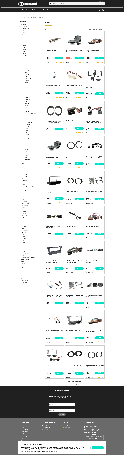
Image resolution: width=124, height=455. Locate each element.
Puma (26, 153)
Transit (27, 138)
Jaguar (23, 184)
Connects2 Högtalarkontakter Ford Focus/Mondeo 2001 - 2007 (54, 331)
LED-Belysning (24, 282)
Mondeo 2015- (30, 122)
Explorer (27, 93)
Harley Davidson (26, 172)
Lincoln (23, 195)
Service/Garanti (24, 429)
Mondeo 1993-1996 (31, 114)
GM (23, 163)
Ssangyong (25, 240)
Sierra (26, 132)
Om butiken (45, 429)
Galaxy (27, 101)
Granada (27, 103)
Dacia (23, 51)
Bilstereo (23, 261)
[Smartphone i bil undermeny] (20, 280)
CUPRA (23, 47)
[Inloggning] (99, 10)
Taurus (26, 149)
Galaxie (26, 105)
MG (23, 209)
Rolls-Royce (25, 230)
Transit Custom (29, 143)
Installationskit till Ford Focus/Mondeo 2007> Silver (53, 366)
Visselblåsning (24, 431)
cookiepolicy (56, 451)
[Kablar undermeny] (20, 272)
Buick (23, 34)
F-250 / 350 (29, 76)
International (25, 176)
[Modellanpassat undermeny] (20, 26)
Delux (26, 72)
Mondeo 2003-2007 (32, 118)
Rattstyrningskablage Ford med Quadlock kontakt (53, 226)
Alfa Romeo (26, 28)
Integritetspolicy (24, 438)
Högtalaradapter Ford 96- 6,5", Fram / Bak (95, 366)
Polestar (25, 222)
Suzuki (24, 245)
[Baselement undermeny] (20, 265)
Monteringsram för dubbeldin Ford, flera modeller (94, 86)
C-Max (27, 64)
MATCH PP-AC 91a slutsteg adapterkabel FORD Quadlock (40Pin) (93, 123)
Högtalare (23, 263)
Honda (24, 170)
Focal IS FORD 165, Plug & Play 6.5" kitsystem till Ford (74, 51)
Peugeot (25, 218)
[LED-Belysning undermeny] (20, 282)
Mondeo (41, 17)
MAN (23, 199)
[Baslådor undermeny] (20, 267)
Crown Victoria (29, 68)
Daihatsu (24, 49)
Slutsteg (23, 270)
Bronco (26, 59)
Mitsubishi (25, 205)
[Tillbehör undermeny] (20, 274)
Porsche (25, 220)
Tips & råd (23, 440)
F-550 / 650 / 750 (29, 78)
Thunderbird (29, 145)
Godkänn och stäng (97, 447)
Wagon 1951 (27, 159)
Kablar (22, 272)
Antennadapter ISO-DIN (51, 50)
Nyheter (63, 9)
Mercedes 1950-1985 (27, 203)
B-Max (27, 61)
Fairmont (27, 91)
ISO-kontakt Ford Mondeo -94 (93, 226)
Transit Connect (29, 141)
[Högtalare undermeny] (20, 263)
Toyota (24, 251)
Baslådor (23, 267)
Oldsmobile (25, 215)
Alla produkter (25, 9)
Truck (26, 147)
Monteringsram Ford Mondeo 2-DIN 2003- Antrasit (74, 296)
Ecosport (28, 99)
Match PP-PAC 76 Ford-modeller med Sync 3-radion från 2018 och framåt (94, 158)
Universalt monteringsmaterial (29, 257)
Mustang (28, 124)
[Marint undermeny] (20, 278)
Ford (35, 17)
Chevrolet (25, 43)
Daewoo (24, 53)
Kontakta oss (102, 1)
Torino (26, 157)
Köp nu (59, 303)
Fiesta (27, 80)
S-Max (27, 128)
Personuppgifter (24, 436)
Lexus (23, 193)
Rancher (26, 136)
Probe (26, 151)
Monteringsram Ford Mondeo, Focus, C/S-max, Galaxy (53, 261)
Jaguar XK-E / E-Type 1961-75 (29, 186)
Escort (27, 95)
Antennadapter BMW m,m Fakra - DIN (54, 86)
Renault (25, 226)
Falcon (26, 89)
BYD (23, 37)
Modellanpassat (36, 9)
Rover (23, 228)
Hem (20, 17)
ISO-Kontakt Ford (70, 120)
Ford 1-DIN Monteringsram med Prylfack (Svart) (53, 191)
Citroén (25, 45)
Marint (22, 278)
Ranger (27, 134)
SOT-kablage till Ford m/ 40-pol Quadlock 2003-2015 (74, 261)
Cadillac (25, 39)
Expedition (27, 97)
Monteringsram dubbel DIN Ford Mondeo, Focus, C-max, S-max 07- (94, 192)
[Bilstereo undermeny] (20, 261)
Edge (26, 87)
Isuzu (23, 178)
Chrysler (25, 41)
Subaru (25, 243)
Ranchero (27, 155)
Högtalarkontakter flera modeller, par (74, 86)
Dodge (24, 55)
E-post (50, 402)
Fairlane (26, 82)
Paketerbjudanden (25, 259)
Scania (24, 247)
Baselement (23, 265)
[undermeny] (23, 28)
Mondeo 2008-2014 (32, 120)
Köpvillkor (23, 433)
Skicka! (62, 414)
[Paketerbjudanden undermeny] (20, 259)
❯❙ (79, 384)
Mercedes (25, 201)
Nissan (24, 211)
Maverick (27, 126)
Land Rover (25, 191)
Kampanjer (46, 9)
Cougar (26, 66)
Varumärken (55, 9)
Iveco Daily (24, 180)
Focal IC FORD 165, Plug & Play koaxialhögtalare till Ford (53, 156)
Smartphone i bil (24, 280)
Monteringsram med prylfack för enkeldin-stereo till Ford (74, 331)
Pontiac (25, 224)
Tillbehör (23, 274)
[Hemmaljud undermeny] (20, 276)
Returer (22, 427)
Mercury (24, 207)
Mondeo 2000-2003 (32, 116)
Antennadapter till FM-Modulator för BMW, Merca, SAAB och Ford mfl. (54, 296)
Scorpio (26, 130)
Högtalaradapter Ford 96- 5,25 (73, 365)
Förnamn (51, 408)
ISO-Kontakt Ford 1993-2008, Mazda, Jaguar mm (93, 51)
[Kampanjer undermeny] (20, 24)
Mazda (24, 197)
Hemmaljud (23, 276)
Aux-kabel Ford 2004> (71, 226)
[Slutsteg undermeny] (20, 270)
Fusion (27, 84)
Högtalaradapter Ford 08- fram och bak (74, 156)
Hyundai (25, 168)
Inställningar (86, 447)
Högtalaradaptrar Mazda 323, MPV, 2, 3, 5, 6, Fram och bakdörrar (54, 122)
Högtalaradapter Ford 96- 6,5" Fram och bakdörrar (74, 192)
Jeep (23, 182)
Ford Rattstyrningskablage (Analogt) (92, 261)
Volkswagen (26, 253)
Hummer (25, 174)
